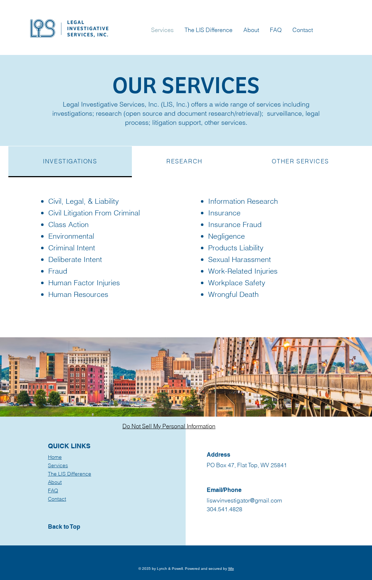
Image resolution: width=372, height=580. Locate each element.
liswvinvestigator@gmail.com (244, 500)
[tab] (70, 161)
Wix (231, 569)
